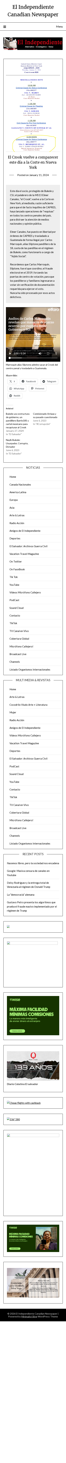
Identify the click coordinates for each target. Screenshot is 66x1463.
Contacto (14, 615)
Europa (13, 499)
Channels (14, 661)
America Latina (17, 492)
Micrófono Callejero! (21, 646)
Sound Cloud (16, 607)
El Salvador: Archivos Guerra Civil (28, 546)
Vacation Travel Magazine (24, 553)
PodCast (14, 600)
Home (12, 476)
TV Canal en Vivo (19, 630)
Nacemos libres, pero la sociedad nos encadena (33, 863)
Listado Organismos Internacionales (29, 669)
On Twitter (15, 561)
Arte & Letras (17, 515)
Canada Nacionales (20, 484)
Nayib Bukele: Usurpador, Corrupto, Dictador (17, 443)
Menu (59, 26)
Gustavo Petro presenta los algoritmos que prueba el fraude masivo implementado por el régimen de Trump (32, 906)
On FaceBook (17, 569)
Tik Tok (13, 576)
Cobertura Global (19, 638)
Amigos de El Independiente (24, 530)
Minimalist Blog (29, 1316)
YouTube (14, 584)
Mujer (12, 712)
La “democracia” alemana (20, 894)
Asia (11, 507)
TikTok (13, 623)
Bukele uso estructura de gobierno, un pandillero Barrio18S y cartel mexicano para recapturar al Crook (17, 420)
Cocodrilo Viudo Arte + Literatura (28, 704)
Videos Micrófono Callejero (25, 592)
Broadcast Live (17, 654)
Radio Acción (16, 523)
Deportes (14, 538)
